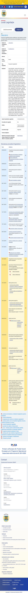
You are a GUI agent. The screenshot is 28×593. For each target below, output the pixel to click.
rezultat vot (11, 248)
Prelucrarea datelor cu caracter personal (11, 554)
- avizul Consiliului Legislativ (9, 424)
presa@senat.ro (7, 504)
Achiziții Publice (17, 580)
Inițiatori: (4, 68)
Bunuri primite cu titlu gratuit (8, 567)
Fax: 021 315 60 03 (7, 500)
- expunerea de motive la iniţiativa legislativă (12, 419)
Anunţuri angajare (6, 582)
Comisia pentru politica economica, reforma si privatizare (20, 323)
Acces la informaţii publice (8, 546)
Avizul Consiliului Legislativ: (7, 119)
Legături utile (15, 584)
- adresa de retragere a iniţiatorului (10, 436)
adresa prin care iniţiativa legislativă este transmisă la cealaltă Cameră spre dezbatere (16, 254)
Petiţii (4, 544)
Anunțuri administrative (7, 580)
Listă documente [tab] (7, 29)
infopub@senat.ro (7, 491)
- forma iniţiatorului (6, 417)
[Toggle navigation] (25, 15)
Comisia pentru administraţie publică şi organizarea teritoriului (16, 206)
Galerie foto (5, 531)
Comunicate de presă (7, 529)
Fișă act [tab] (19, 29)
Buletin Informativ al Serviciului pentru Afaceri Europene (14, 539)
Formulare (5, 569)
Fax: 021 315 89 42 (7, 487)
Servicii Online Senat (18, 6)
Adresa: (3, 56)
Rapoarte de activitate (7, 552)
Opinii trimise (20, 135)
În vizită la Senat (15, 582)
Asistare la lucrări (6, 550)
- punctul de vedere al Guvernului (10, 426)
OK (22, 3)
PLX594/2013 (11, 49)
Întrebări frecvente (6, 584)
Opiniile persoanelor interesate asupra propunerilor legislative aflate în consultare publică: (8, 137)
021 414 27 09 (6, 484)
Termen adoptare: (5, 132)
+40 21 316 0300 (7, 477)
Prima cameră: (3, 60)
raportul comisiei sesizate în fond (16, 237)
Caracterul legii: (5, 129)
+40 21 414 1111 (7, 475)
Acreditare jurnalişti (7, 527)
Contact (21, 584)
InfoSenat (5, 535)
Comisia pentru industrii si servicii (16, 302)
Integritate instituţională (7, 573)
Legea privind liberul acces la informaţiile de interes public (14, 548)
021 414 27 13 (6, 498)
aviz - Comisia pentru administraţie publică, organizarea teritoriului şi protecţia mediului (15, 220)
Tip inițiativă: (4, 64)
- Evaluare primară (6, 438)
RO (25, 6)
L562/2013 (4, 35)
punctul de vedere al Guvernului (16, 228)
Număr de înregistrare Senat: (4, 44)
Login (14, 588)
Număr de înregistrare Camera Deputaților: (4, 51)
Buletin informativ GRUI (7, 537)
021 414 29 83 (6, 486)
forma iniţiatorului (13, 157)
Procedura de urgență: (6, 122)
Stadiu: (3, 125)
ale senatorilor (6, 559)
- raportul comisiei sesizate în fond (10, 431)
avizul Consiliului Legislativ (15, 180)
